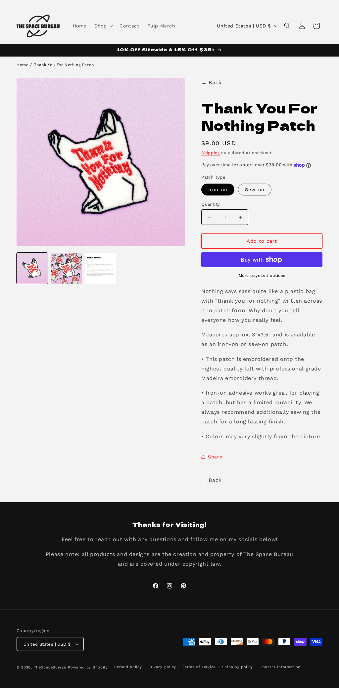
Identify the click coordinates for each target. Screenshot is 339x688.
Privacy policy (162, 667)
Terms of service (199, 667)
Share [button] (215, 456)
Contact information (280, 667)
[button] (103, 26)
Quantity (210, 204)
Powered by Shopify (88, 667)
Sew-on (255, 189)
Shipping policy (237, 667)
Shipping (210, 152)
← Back (211, 82)
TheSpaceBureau (50, 667)
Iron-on (217, 189)
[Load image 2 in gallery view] (66, 268)
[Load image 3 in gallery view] (100, 268)
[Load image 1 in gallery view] (32, 268)
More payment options (262, 275)
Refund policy (128, 667)
